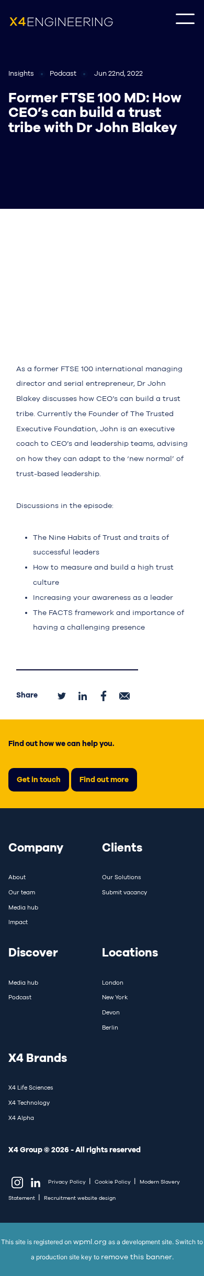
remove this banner (136, 1257)
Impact (18, 922)
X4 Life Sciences (30, 1087)
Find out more (104, 779)
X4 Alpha (21, 1118)
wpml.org (90, 1241)
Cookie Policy (113, 1182)
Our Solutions (121, 877)
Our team (21, 892)
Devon (111, 1012)
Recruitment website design (80, 1198)
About (17, 877)
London (112, 982)
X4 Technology (29, 1103)
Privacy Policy (67, 1182)
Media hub (23, 907)
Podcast (19, 997)
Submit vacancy (124, 892)
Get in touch (39, 779)
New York (115, 997)
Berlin (110, 1027)
